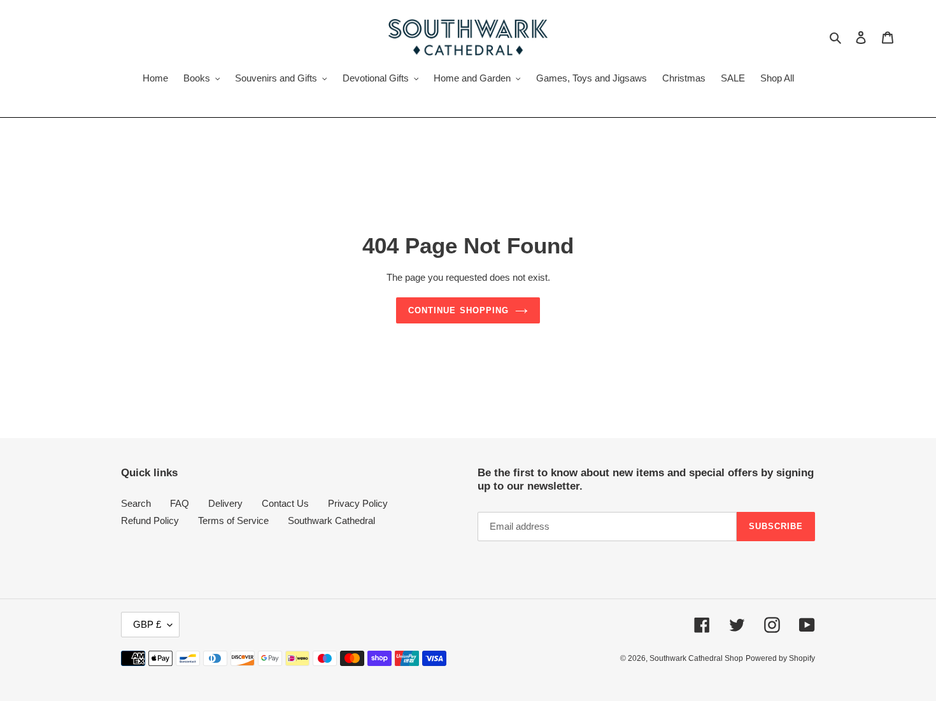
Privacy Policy (358, 503)
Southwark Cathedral (331, 520)
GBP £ (147, 624)
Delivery (225, 503)
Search (136, 503)
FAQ (179, 503)
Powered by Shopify (780, 658)
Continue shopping (458, 310)
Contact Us (285, 503)
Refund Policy (150, 520)
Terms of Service (233, 520)
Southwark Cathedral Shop (696, 658)
